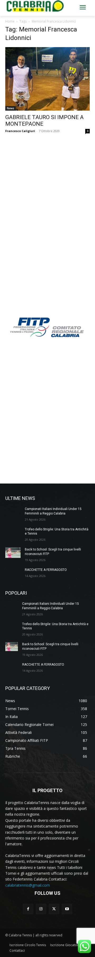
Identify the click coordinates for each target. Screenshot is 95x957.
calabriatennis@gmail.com (27, 885)
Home (10, 21)
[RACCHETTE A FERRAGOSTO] (13, 573)
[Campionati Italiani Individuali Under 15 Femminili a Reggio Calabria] (13, 512)
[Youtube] (67, 909)
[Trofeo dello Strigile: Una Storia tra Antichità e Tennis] (13, 532)
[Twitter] (54, 909)
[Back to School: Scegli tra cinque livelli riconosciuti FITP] (13, 552)
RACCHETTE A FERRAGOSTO (46, 570)
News (10, 108)
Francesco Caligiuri (20, 131)
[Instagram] (41, 909)
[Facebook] (28, 909)
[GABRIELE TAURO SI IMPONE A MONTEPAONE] (47, 79)
